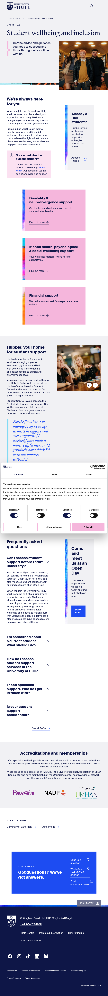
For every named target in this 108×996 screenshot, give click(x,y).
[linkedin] (37, 956)
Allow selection (54, 527)
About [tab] (89, 474)
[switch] (41, 515)
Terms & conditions (32, 978)
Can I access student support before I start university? (25, 562)
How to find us (76, 932)
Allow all (88, 527)
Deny (19, 527)
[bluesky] (46, 956)
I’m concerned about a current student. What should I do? (24, 641)
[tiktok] (28, 956)
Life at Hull (19, 18)
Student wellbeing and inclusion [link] (40, 18)
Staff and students (31, 940)
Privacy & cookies (14, 978)
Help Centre (27, 932)
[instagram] (19, 956)
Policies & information (51, 932)
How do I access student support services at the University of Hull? (22, 665)
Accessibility (12, 971)
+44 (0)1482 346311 (31, 924)
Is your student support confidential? (19, 711)
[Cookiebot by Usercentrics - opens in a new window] (92, 467)
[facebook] (10, 956)
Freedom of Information (31, 971)
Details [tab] (54, 474)
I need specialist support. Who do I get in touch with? (24, 689)
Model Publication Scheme (55, 971)
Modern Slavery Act (78, 971)
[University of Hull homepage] (18, 6)
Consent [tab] (18, 474)
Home (9, 18)
